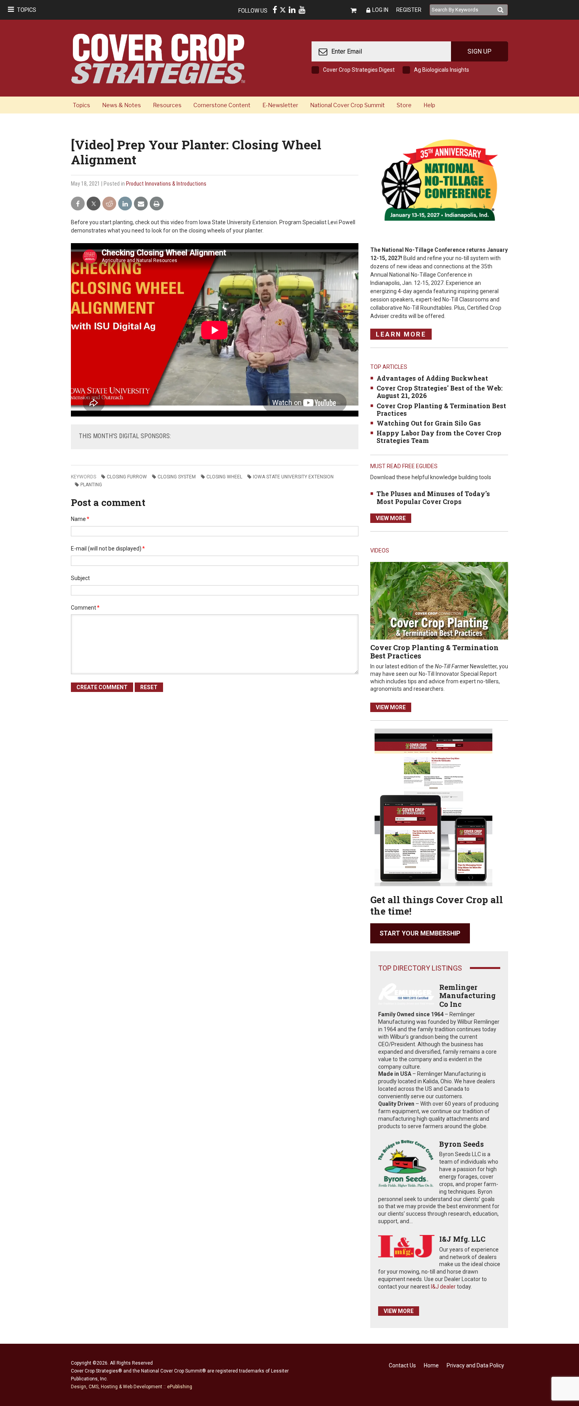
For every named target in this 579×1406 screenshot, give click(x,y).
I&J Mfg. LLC (462, 1239)
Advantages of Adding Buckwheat (432, 378)
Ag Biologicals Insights (441, 70)
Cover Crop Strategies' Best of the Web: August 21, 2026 (440, 392)
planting (91, 484)
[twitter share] (93, 204)
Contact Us (402, 1365)
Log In (380, 10)
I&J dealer (443, 1286)
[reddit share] (109, 204)
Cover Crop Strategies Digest (359, 70)
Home (431, 1365)
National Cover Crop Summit (347, 105)
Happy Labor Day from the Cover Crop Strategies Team (439, 436)
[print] (156, 204)
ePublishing (179, 1386)
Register (408, 10)
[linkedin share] (125, 204)
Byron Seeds (461, 1144)
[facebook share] (78, 204)
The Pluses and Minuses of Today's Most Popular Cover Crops (433, 497)
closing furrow (127, 477)
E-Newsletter (280, 105)
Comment (85, 607)
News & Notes (121, 105)
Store (404, 105)
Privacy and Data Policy (475, 1365)
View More (391, 518)
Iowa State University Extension (293, 477)
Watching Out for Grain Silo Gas (429, 423)
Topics (26, 10)
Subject (80, 578)
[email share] (141, 204)
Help (429, 105)
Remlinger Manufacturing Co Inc (467, 995)
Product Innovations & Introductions (166, 183)
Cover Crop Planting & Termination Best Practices (441, 409)
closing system (177, 477)
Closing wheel (224, 477)
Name (80, 519)
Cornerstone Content (222, 105)
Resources (167, 105)
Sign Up (480, 51)
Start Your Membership (420, 933)
